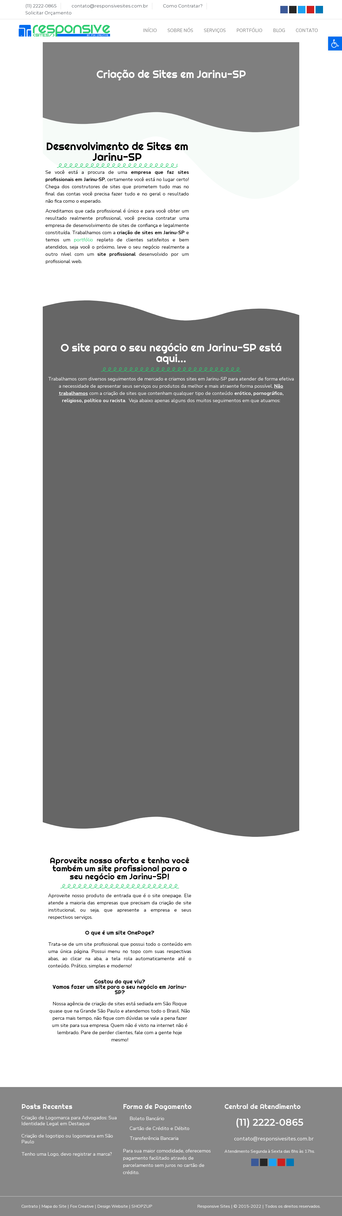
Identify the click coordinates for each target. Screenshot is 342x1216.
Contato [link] (307, 31)
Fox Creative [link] (82, 1206)
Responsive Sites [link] (213, 1206)
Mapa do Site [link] (54, 1206)
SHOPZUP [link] (141, 1206)
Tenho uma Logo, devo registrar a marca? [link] (66, 1154)
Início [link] (150, 31)
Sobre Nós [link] (180, 31)
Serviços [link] (215, 31)
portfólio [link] (83, 240)
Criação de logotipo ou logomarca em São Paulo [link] (67, 1139)
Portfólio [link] (249, 31)
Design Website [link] (112, 1206)
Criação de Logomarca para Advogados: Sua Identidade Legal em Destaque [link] (69, 1121)
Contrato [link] (29, 1206)
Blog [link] (279, 31)
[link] (335, 43)
